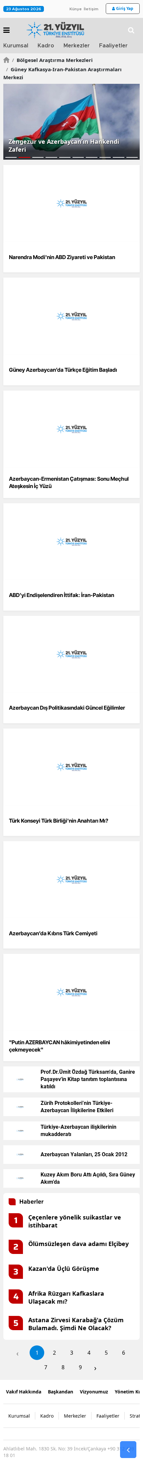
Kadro (46, 45)
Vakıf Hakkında (23, 1391)
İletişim (91, 9)
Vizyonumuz (94, 1391)
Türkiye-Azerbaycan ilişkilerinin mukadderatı (78, 1130)
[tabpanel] (71, 122)
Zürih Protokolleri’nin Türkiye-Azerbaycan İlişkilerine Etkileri (77, 1106)
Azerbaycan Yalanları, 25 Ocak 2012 (84, 1154)
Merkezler (77, 45)
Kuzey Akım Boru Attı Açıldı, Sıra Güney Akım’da (88, 1178)
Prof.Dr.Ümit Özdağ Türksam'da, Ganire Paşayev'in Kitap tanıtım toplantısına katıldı (88, 1079)
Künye (76, 9)
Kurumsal (15, 45)
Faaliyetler (113, 45)
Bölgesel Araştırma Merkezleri (52, 60)
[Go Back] (128, 1449)
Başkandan (60, 1391)
